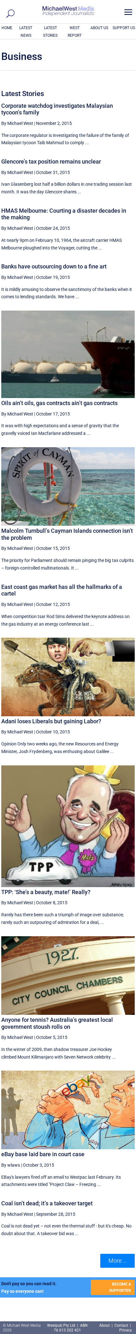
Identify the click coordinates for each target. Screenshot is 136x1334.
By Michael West (17, 123)
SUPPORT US (124, 28)
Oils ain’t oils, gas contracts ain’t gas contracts (59, 403)
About (105, 1325)
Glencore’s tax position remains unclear (51, 161)
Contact (121, 1325)
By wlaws (10, 1165)
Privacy (125, 1330)
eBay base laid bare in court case (42, 1154)
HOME (7, 28)
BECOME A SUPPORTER (120, 1287)
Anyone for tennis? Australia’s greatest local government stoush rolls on (57, 1023)
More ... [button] (117, 1260)
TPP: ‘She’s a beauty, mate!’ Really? (45, 892)
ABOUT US (99, 28)
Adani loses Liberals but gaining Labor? (51, 721)
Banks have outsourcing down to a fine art (54, 266)
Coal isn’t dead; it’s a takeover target (47, 1203)
